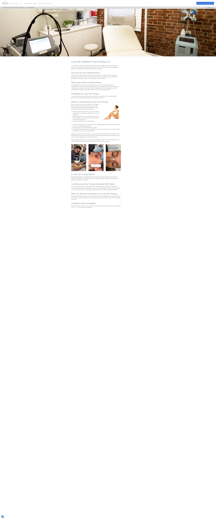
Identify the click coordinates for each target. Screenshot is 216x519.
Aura (72, 65)
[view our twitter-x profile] (206, 8)
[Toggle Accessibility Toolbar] (2, 516)
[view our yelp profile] (212, 8)
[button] (205, 3)
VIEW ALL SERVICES (132, 252)
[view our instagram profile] (211, 8)
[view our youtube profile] (209, 8)
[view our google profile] (208, 8)
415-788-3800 (31, 7)
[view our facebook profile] (205, 8)
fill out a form (75, 207)
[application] (13, 3)
